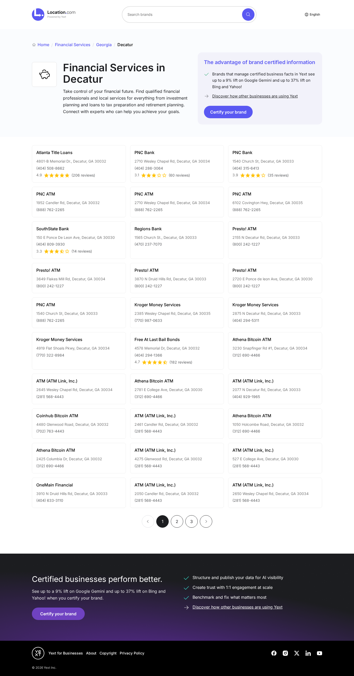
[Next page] (206, 521)
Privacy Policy (132, 653)
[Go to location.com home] (54, 14)
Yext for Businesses (65, 653)
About (91, 653)
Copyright (108, 653)
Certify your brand (228, 112)
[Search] (248, 14)
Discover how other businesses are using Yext (255, 96)
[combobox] (189, 14)
